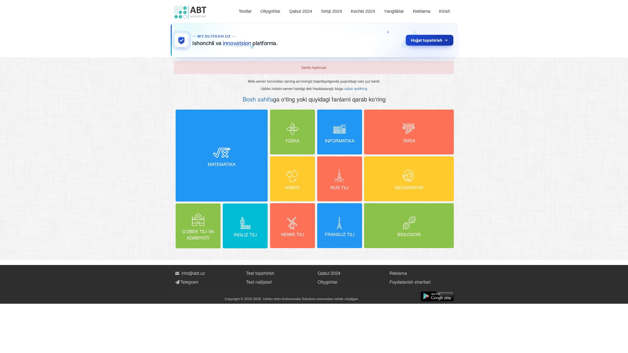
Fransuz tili (339, 234)
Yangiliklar (394, 11)
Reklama (421, 11)
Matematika (222, 164)
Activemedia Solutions (299, 299)
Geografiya (409, 187)
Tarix (409, 140)
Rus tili (339, 187)
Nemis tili (292, 234)
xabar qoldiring (355, 88)
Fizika (292, 140)
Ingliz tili (245, 234)
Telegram (189, 281)
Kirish (444, 11)
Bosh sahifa (258, 99)
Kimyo (293, 187)
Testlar (245, 11)
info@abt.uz (193, 273)
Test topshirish (260, 273)
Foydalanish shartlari (410, 281)
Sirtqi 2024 (331, 11)
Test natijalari (259, 281)
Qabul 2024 (300, 11)
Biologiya (409, 234)
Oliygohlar (270, 11)
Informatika (339, 140)
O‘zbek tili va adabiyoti (198, 234)
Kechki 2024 (363, 11)
